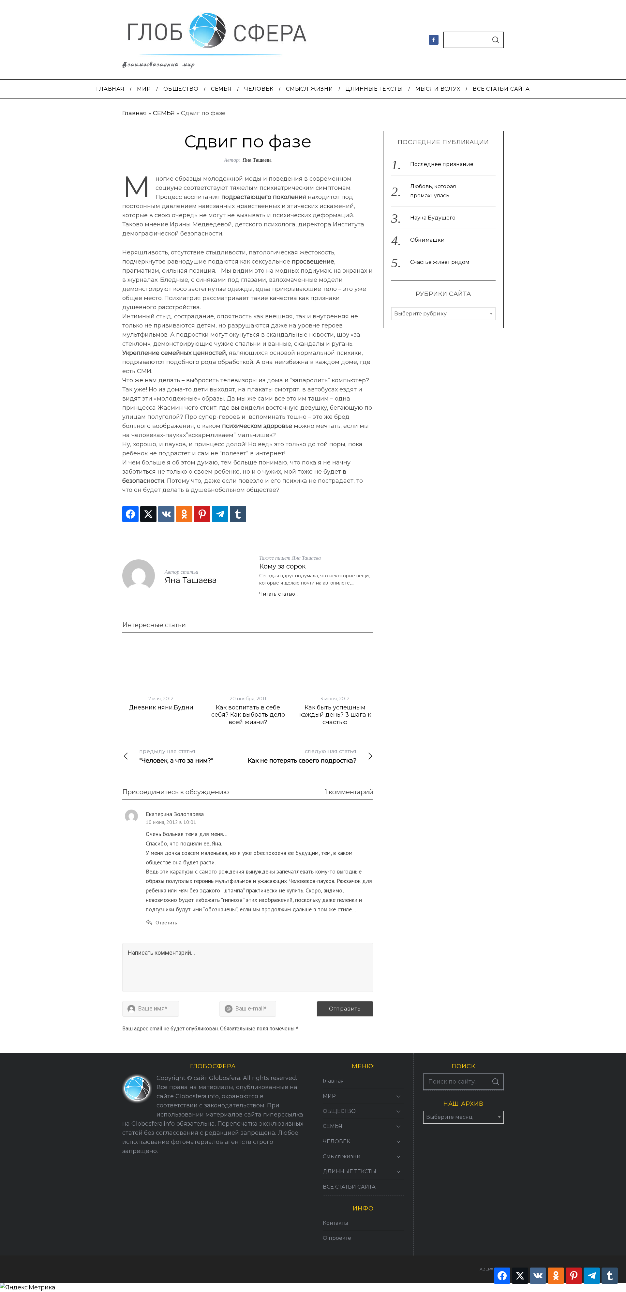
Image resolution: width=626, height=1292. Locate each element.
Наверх (485, 1269)
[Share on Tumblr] (238, 514)
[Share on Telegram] (220, 514)
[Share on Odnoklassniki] (184, 514)
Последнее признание (441, 164)
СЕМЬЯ (164, 113)
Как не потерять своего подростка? (302, 756)
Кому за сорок (282, 566)
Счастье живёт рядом (440, 262)
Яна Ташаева (257, 159)
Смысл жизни (342, 1156)
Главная (134, 113)
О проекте (337, 1238)
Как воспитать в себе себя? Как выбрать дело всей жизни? (248, 715)
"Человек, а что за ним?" (176, 756)
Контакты (335, 1223)
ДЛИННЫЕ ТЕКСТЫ (349, 1171)
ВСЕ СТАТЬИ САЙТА (349, 1187)
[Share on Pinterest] (202, 514)
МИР (329, 1096)
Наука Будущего (432, 218)
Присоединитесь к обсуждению (175, 792)
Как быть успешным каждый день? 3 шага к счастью (335, 715)
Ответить (166, 922)
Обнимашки (427, 240)
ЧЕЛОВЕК (336, 1141)
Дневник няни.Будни (161, 707)
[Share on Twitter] (148, 514)
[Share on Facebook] (130, 514)
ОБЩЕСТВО (339, 1111)
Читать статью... (279, 594)
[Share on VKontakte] (166, 514)
